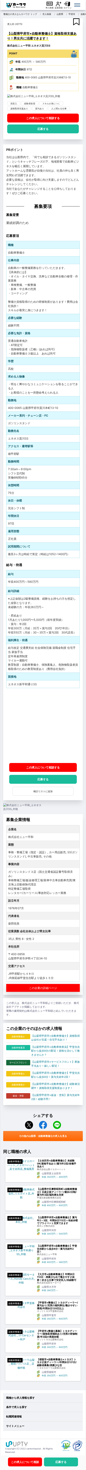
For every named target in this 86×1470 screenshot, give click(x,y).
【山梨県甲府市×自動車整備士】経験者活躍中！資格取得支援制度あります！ (55, 1086)
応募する (43, 129)
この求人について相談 (43, 118)
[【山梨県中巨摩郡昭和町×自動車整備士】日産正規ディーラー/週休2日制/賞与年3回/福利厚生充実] (21, 1193)
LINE (57, 1125)
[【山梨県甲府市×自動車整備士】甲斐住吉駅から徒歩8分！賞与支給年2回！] (21, 1250)
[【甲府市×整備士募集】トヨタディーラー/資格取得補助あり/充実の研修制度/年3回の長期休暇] (21, 1335)
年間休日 (20, 69)
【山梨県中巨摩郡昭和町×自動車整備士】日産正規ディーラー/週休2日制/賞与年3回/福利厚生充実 (57, 1192)
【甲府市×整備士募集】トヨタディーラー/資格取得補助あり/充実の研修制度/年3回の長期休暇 (57, 1334)
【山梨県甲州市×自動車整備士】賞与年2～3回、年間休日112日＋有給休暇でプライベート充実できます (57, 1220)
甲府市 (72, 14)
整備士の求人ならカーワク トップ (20, 14)
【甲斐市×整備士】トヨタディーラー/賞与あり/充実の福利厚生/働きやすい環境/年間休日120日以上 (57, 1305)
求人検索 (50, 7)
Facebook (43, 1125)
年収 (18, 61)
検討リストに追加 (43, 791)
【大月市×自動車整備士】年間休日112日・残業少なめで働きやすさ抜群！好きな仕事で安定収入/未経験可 (56, 1277)
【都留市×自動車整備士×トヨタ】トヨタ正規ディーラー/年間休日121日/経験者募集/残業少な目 (57, 1362)
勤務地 (20, 77)
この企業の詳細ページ (43, 988)
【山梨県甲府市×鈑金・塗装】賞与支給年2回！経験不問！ (55, 1097)
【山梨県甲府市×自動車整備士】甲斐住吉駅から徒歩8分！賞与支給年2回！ (55, 1074)
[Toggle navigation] (77, 5)
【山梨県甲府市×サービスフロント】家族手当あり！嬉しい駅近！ (55, 1063)
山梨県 (60, 14)
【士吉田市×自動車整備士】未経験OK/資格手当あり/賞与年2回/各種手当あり (56, 1163)
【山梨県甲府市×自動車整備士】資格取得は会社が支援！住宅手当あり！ (55, 1037)
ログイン (68, 7)
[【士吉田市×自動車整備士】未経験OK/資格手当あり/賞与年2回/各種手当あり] (21, 1165)
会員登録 (59, 7)
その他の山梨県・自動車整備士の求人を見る (43, 1135)
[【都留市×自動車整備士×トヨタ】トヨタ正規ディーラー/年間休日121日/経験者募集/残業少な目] (21, 1364)
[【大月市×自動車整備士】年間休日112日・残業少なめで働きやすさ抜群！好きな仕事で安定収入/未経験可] (21, 1279)
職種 (19, 87)
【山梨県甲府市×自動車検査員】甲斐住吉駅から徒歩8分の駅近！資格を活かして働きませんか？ (55, 1050)
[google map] (43, 725)
